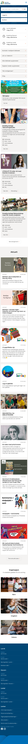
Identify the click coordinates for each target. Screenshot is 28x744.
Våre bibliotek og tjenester (10, 61)
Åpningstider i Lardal (6, 701)
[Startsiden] (5, 2)
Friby (3, 76)
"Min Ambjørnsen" (7, 71)
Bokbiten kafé (5, 665)
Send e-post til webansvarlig (9, 723)
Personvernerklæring (7, 713)
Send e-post (4, 658)
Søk (25, 9)
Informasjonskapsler (6, 710)
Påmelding (14, 191)
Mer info (5, 149)
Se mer (5, 103)
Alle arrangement (13, 241)
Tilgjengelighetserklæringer (8, 716)
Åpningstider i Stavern (7, 683)
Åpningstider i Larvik (6, 662)
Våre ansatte (4, 720)
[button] (26, 2)
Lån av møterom (7, 55)
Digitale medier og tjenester (10, 66)
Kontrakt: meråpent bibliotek (11, 50)
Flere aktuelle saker (13, 558)
